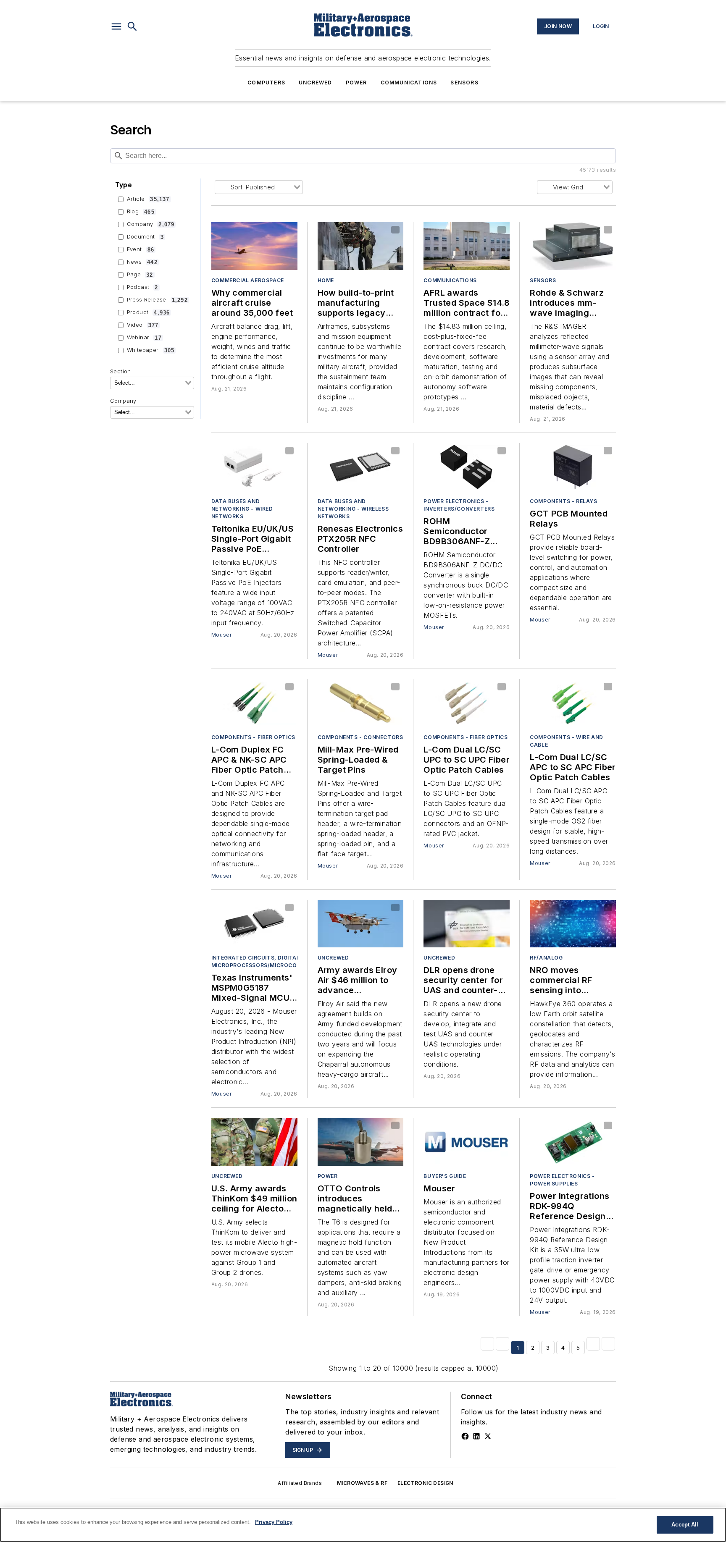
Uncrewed (315, 82)
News (142, 262)
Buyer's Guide (445, 1176)
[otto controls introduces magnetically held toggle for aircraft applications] (361, 1142)
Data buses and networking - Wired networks (242, 508)
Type (123, 185)
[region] (363, 1525)
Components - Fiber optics (253, 737)
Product (148, 312)
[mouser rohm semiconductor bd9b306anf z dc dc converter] (467, 467)
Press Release (157, 299)
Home (326, 280)
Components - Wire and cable (566, 741)
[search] (132, 26)
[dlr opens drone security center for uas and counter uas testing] (467, 924)
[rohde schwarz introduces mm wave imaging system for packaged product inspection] (573, 246)
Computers (266, 82)
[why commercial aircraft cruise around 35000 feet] (254, 246)
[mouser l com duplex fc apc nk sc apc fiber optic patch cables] (254, 703)
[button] (116, 26)
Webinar (144, 337)
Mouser (221, 635)
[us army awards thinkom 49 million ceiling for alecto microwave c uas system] (254, 1142)
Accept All (684, 1524)
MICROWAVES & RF (362, 1483)
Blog (141, 211)
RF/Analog (546, 958)
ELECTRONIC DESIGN (425, 1483)
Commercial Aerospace (247, 280)
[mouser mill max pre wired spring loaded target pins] (361, 703)
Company (151, 224)
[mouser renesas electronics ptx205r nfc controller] (361, 467)
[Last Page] (608, 1344)
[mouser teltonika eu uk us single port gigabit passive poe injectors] (254, 467)
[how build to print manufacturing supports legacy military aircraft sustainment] (361, 246)
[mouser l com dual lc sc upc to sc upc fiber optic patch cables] (467, 703)
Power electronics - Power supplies (562, 1180)
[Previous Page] (502, 1344)
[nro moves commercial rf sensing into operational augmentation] (573, 924)
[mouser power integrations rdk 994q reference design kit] (573, 1142)
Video (143, 325)
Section (120, 371)
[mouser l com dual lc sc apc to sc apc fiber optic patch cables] (573, 703)
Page (140, 274)
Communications (409, 82)
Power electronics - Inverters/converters (459, 505)
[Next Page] (593, 1344)
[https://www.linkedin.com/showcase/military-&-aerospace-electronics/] (476, 1436)
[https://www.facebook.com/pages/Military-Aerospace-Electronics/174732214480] (465, 1436)
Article (148, 199)
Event (140, 249)
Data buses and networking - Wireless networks (353, 508)
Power (356, 82)
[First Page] (487, 1344)
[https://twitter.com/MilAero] (488, 1436)
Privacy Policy (273, 1522)
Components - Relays (563, 501)
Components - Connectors (360, 737)
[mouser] (467, 1142)
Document (145, 236)
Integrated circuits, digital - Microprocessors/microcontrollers (270, 961)
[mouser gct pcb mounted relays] (573, 467)
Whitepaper (151, 350)
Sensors (464, 82)
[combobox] (152, 383)
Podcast (142, 287)
